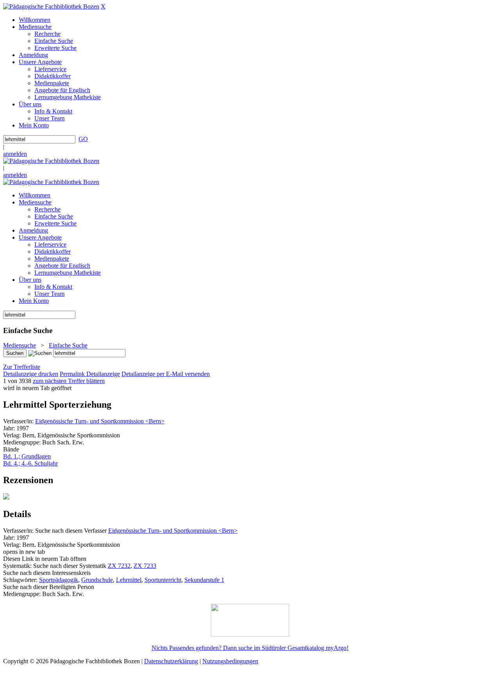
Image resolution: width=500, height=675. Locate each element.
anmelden (15, 153)
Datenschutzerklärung (171, 661)
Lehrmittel (128, 580)
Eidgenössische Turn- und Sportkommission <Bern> (99, 421)
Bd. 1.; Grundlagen (27, 456)
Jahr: (9, 428)
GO (83, 139)
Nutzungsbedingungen (230, 661)
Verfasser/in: (19, 421)
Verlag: (12, 435)
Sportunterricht (163, 580)
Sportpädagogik (58, 580)
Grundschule (97, 580)
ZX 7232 (119, 565)
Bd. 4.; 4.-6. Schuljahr (30, 463)
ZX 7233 (145, 565)
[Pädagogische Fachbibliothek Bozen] (51, 6)
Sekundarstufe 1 (204, 580)
